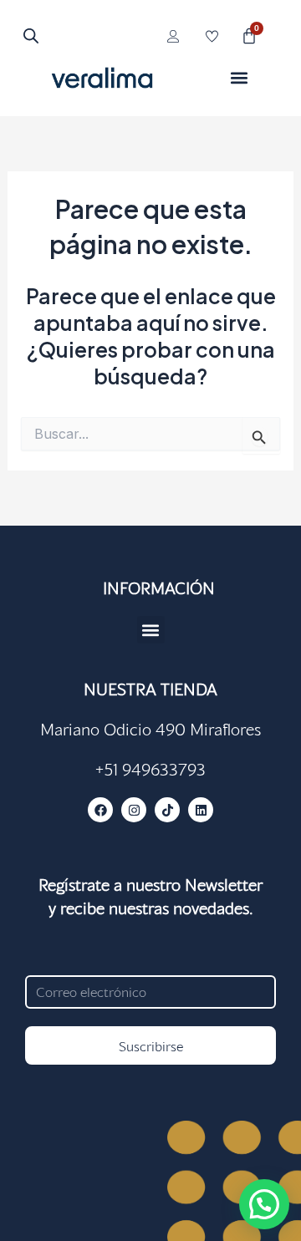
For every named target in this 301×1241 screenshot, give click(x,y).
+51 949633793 (150, 769)
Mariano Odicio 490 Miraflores (150, 729)
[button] (239, 77)
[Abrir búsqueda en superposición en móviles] (28, 35)
